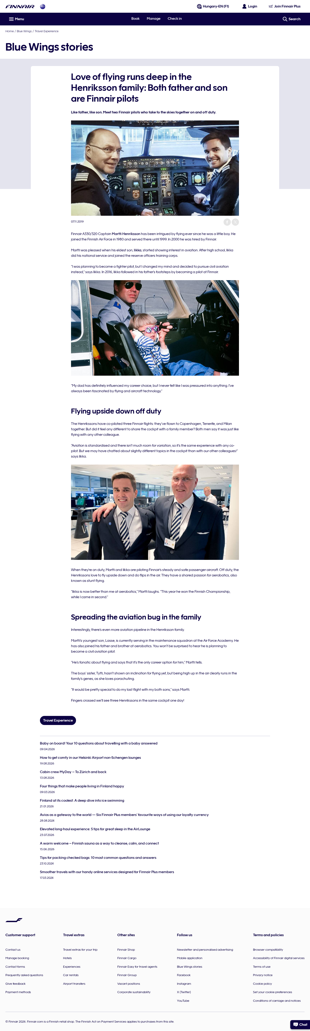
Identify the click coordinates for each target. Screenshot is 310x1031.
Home (9, 31)
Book (135, 19)
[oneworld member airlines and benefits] (42, 6)
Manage (153, 19)
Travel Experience (47, 31)
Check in (175, 19)
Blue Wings (24, 31)
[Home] (19, 6)
